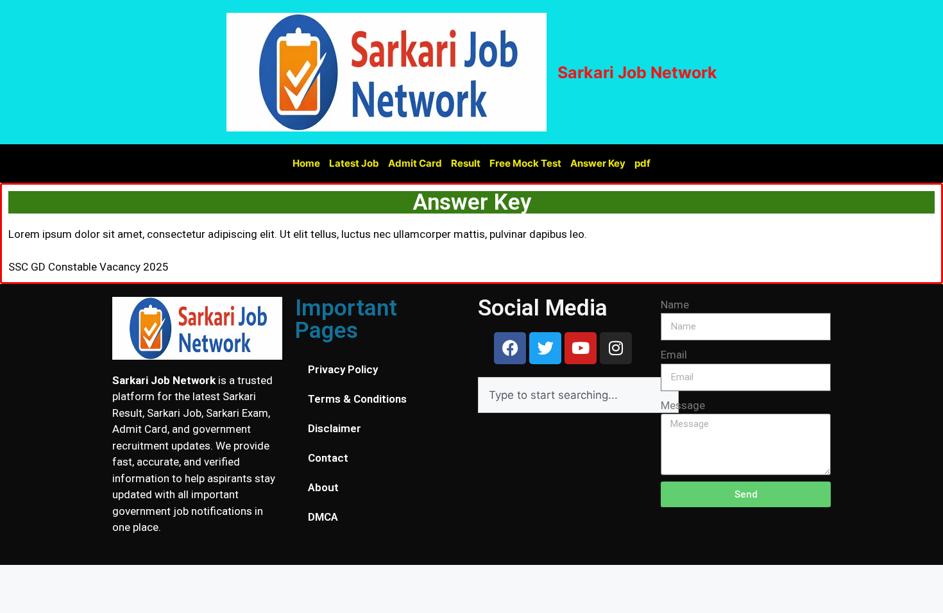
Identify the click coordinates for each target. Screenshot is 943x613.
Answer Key (597, 163)
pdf (642, 163)
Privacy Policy (343, 369)
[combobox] (578, 395)
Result (465, 163)
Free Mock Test (525, 163)
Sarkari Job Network (637, 72)
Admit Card (415, 163)
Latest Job (354, 163)
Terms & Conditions (357, 398)
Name (675, 304)
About (323, 487)
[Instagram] (616, 348)
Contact (328, 457)
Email (674, 354)
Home (306, 163)
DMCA (323, 516)
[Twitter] (545, 348)
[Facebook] (510, 348)
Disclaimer (334, 428)
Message (683, 405)
